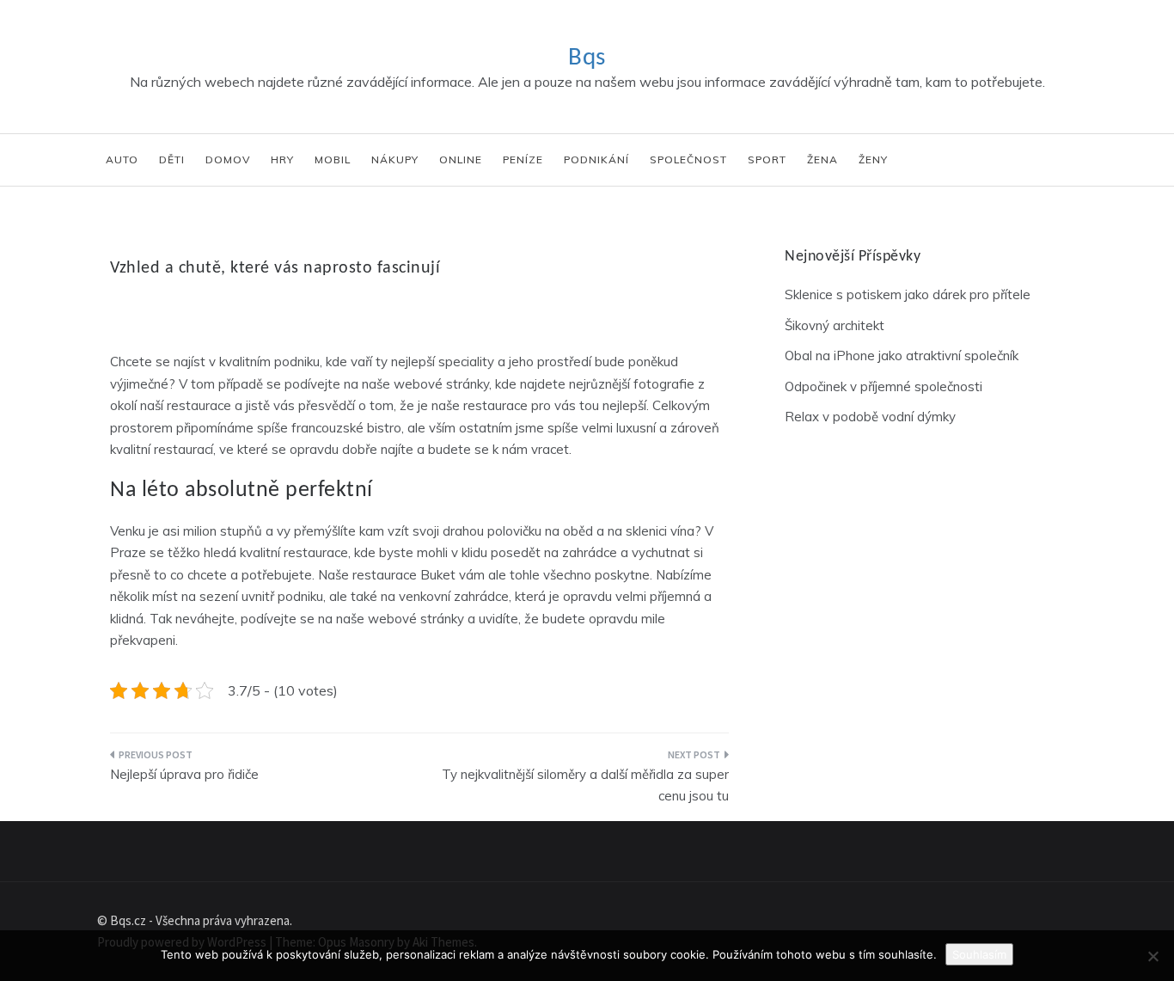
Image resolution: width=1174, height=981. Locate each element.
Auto (122, 159)
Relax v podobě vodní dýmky (870, 416)
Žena (822, 159)
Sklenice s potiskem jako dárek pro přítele (907, 294)
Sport (767, 159)
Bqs (587, 58)
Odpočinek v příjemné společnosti (883, 386)
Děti (172, 159)
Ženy (873, 159)
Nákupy (395, 159)
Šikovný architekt (834, 325)
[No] (1152, 956)
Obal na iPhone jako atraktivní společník (901, 355)
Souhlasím (979, 954)
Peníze (523, 159)
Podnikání (596, 159)
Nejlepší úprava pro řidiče (184, 774)
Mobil (333, 159)
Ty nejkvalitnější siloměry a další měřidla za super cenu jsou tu (585, 785)
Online (460, 159)
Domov (227, 159)
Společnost (688, 159)
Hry (282, 159)
